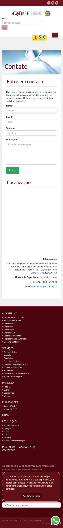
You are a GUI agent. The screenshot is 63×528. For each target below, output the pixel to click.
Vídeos (7, 396)
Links (5, 414)
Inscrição (7, 355)
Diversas (7, 437)
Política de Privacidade (37, 482)
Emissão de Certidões (13, 367)
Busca (4, 18)
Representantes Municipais (15, 338)
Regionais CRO (10, 332)
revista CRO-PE (10, 409)
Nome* (9, 105)
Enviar (13, 170)
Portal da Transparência (18, 447)
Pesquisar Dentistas (12, 361)
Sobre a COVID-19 (11, 425)
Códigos (7, 428)
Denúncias (8, 358)
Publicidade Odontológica (14, 440)
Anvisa (6, 431)
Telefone (10, 128)
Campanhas (9, 392)
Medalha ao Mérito (11, 341)
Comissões (8, 326)
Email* (9, 116)
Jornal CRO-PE (10, 406)
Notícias (7, 386)
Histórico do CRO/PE (12, 320)
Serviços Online (10, 352)
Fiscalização (9, 329)
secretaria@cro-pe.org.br (44, 286)
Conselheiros (9, 323)
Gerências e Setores (12, 335)
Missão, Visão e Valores (14, 317)
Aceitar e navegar (31, 495)
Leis (5, 434)
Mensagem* (12, 139)
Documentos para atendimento (17, 373)
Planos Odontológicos (13, 376)
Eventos (7, 389)
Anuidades (8, 370)
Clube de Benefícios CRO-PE (16, 364)
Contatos (8, 450)
